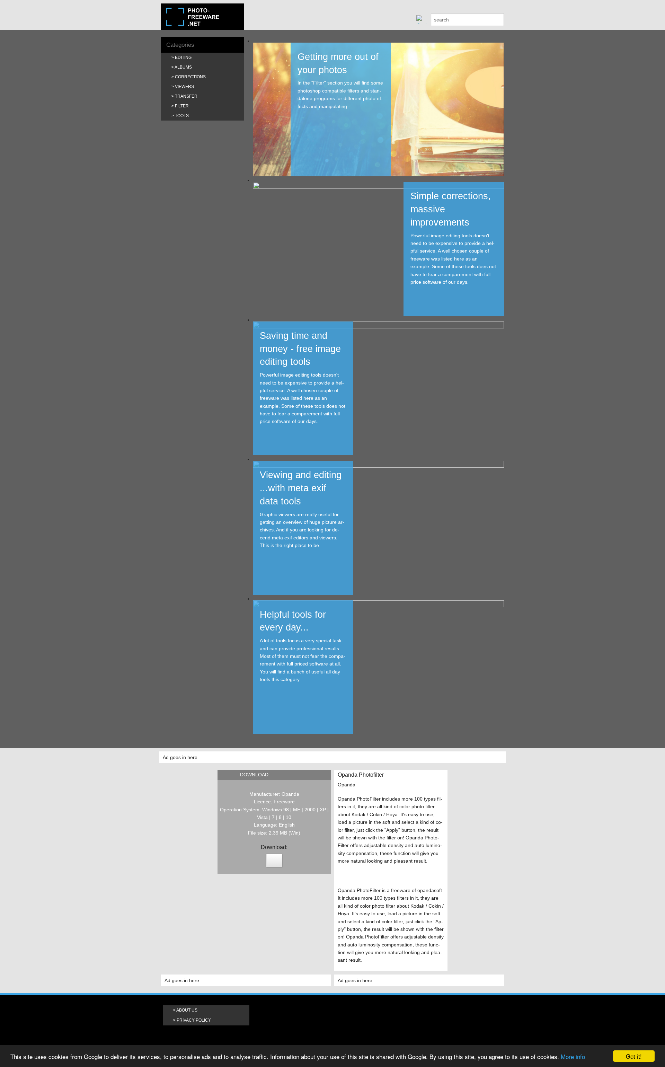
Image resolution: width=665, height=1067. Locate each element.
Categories (180, 45)
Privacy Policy (194, 1020)
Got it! (634, 1056)
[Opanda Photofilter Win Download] (274, 860)
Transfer (186, 96)
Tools (182, 115)
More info (573, 1056)
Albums (183, 67)
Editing (183, 57)
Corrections (190, 76)
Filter (182, 106)
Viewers (184, 86)
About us (186, 1010)
